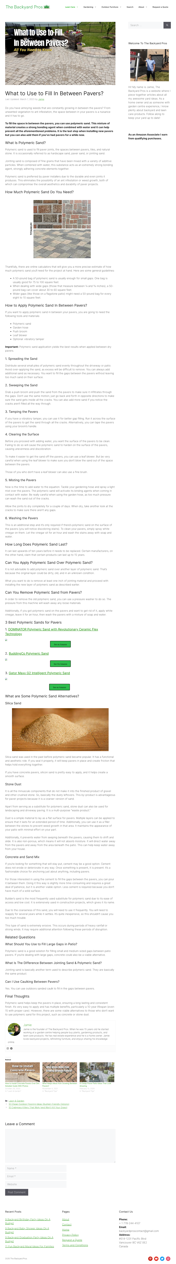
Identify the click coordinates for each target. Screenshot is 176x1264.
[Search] (167, 25)
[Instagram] (8, 1048)
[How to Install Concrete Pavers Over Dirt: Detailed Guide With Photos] (22, 1072)
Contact (67, 1224)
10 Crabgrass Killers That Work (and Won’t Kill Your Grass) (38, 1107)
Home (65, 1229)
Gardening (88, 7)
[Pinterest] (11, 1048)
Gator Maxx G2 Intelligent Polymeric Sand (39, 673)
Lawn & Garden (16, 1101)
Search (130, 7)
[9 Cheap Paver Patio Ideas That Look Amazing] (97, 1072)
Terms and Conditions (75, 1245)
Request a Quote (160, 7)
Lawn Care (70, 7)
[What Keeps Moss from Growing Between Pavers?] (59, 1072)
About (141, 7)
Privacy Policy (70, 1234)
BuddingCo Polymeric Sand (29, 653)
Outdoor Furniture (110, 7)
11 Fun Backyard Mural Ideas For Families (29, 1246)
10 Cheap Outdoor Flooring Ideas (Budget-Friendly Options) (39, 1104)
